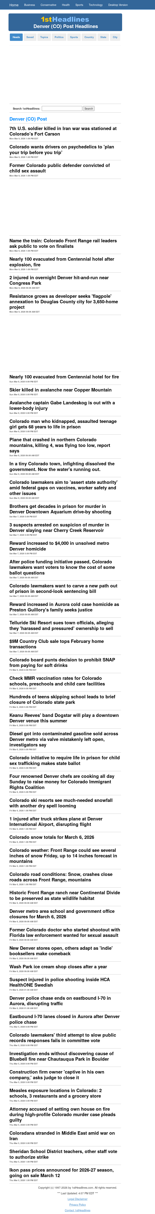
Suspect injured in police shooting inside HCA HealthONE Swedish (59, 982)
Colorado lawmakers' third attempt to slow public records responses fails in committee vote (62, 1037)
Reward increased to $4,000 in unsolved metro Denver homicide (59, 546)
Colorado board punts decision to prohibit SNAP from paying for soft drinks (62, 662)
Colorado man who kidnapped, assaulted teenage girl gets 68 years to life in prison (63, 424)
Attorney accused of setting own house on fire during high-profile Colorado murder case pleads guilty (62, 1114)
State (103, 37)
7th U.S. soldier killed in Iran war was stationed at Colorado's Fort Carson (63, 131)
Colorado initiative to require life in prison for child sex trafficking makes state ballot (64, 760)
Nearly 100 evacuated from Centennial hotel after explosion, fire (61, 261)
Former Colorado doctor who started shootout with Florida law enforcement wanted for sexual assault (64, 932)
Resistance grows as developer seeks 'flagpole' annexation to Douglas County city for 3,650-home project (63, 301)
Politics (59, 37)
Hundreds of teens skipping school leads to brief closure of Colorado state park (62, 699)
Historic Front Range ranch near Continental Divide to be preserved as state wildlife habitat (64, 895)
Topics (44, 37)
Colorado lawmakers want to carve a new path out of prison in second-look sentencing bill (63, 588)
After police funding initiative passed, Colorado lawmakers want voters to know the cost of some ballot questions (62, 567)
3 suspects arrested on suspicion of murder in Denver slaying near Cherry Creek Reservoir (59, 527)
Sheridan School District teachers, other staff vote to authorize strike (63, 1154)
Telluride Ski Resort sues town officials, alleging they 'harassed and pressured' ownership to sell (61, 625)
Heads (16, 37)
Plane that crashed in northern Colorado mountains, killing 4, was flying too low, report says (59, 445)
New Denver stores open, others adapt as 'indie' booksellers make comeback (61, 951)
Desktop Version (118, 5)
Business (29, 5)
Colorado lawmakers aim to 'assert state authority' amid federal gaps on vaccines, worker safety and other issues (63, 487)
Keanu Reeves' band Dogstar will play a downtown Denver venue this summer (64, 718)
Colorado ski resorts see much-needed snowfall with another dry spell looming (61, 803)
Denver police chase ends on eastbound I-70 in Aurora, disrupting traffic (60, 1001)
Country (89, 37)
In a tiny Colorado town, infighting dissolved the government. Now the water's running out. (62, 466)
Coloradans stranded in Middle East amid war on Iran (62, 1135)
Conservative (48, 5)
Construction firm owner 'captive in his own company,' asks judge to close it (56, 1074)
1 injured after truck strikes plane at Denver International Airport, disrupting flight (55, 821)
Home (14, 4)
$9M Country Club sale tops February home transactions (56, 644)
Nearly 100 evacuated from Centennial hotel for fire (64, 376)
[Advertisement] (65, 75)
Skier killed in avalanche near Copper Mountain (60, 389)
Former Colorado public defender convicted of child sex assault (59, 168)
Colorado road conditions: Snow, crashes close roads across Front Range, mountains (60, 877)
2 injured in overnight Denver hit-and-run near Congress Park (59, 280)
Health (66, 5)
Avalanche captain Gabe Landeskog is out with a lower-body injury (62, 405)
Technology (96, 5)
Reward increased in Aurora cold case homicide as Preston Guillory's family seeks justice (64, 607)
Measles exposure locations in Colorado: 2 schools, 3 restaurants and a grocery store (55, 1093)
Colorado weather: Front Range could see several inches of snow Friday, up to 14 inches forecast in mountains (63, 855)
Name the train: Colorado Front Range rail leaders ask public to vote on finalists (63, 243)
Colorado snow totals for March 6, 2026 (51, 837)
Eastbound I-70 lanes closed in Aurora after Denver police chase (64, 1019)
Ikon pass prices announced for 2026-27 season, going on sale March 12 (61, 1172)
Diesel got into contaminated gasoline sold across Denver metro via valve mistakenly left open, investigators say (63, 739)
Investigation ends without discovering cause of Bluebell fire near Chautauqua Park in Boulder (61, 1056)
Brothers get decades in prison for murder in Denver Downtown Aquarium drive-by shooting (60, 509)
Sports (79, 5)
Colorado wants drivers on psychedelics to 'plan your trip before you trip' (61, 149)
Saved (30, 37)
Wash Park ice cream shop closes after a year (58, 966)
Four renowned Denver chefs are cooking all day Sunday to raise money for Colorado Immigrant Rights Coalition (61, 781)
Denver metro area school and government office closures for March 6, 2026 (62, 914)
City (115, 37)
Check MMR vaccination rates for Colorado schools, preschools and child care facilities (57, 681)
